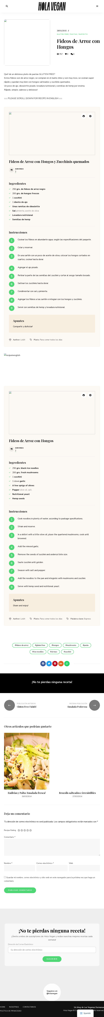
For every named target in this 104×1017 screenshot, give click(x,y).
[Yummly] (61, 663)
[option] (26, 765)
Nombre (8, 863)
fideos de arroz (22, 645)
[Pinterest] (55, 663)
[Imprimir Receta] (83, 116)
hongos (56, 645)
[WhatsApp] (67, 663)
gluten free (40, 645)
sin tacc (54, 652)
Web (71, 863)
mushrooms (71, 645)
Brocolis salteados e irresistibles (77, 793)
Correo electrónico (45, 863)
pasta (86, 645)
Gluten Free (63, 34)
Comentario (9, 837)
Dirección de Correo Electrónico (20, 944)
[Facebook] (43, 663)
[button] (90, 116)
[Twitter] (49, 663)
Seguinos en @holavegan (52, 992)
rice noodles (38, 652)
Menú (97, 6)
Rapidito (83, 34)
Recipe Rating (10, 830)
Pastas (73, 34)
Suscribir (52, 959)
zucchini (68, 652)
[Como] (37, 663)
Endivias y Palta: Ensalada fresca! (27, 793)
